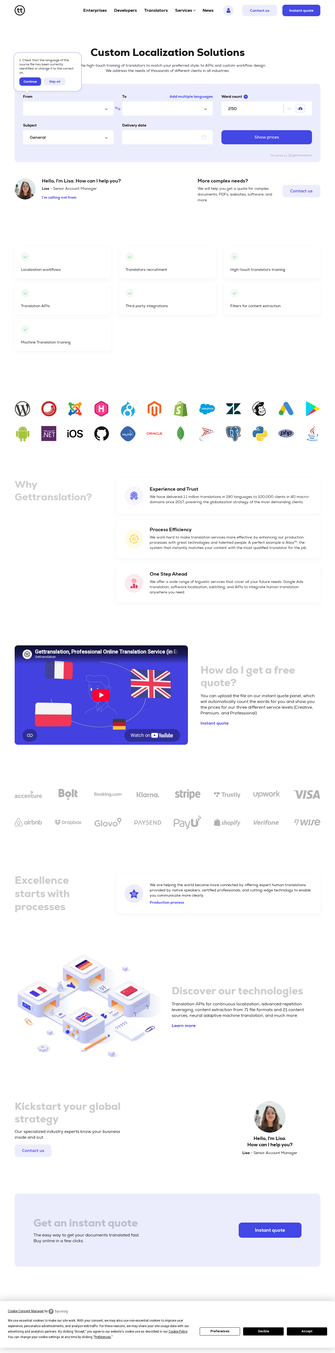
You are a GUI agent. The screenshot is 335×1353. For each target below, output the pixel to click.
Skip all (54, 81)
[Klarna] (147, 795)
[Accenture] (28, 795)
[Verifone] (267, 823)
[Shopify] (227, 823)
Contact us (259, 10)
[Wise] (306, 823)
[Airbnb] (28, 823)
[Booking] (107, 795)
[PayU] (187, 823)
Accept (307, 1331)
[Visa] (306, 795)
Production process (167, 902)
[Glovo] (107, 823)
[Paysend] (147, 823)
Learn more (184, 1025)
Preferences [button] (102, 1337)
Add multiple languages (191, 96)
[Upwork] (267, 795)
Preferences (220, 1331)
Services (183, 10)
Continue (30, 81)
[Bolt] (68, 795)
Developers (125, 10)
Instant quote (301, 10)
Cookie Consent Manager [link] (26, 1311)
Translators (156, 10)
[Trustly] (227, 795)
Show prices (266, 137)
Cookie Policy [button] (178, 1331)
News (208, 10)
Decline (263, 1331)
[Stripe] (187, 795)
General (38, 137)
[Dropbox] (68, 823)
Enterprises (95, 10)
